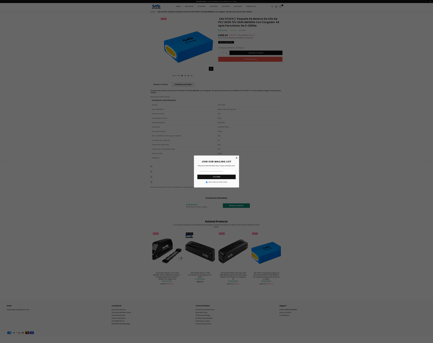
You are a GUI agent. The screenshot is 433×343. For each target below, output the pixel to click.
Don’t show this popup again (217, 182)
